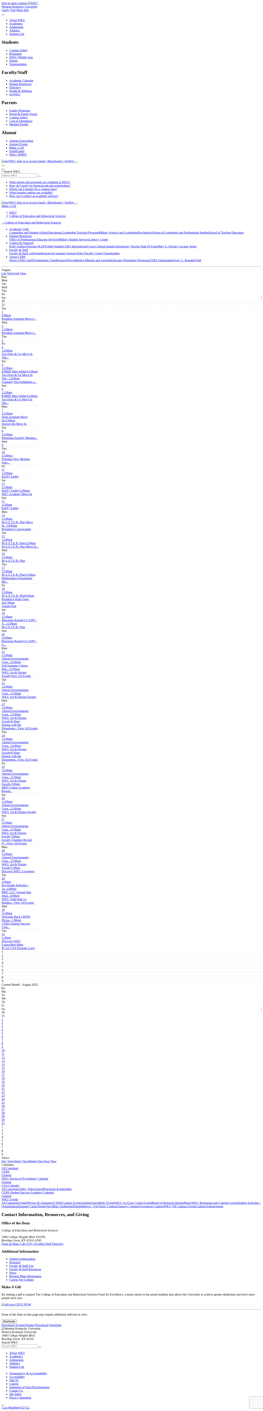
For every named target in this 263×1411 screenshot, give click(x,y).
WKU (13, 212)
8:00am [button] (18, 599)
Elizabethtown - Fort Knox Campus (95, 1206)
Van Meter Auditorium (59, 1206)
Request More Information (25, 1276)
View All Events (21, 676)
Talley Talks (26, 1189)
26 (3, 798)
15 (3, 536)
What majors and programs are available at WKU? (39, 182)
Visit (13, 10)
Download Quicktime (48, 1325)
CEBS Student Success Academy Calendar (28, 1192)
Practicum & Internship (58, 1189)
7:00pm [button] (17, 840)
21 (3, 651)
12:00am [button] (14, 369)
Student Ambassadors (22, 1259)
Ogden (23, 1203)
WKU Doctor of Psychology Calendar (25, 1178)
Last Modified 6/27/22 (15, 1407)
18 (3, 588)
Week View (21, 1161)
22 (3, 683)
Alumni (86, 1203)
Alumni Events (18, 144)
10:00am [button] (16, 527)
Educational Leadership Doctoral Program (73, 232)
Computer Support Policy (69, 253)
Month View (36, 1161)
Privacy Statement (20, 1397)
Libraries (178, 1203)
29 (3, 878)
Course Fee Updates (21, 1279)
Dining (13, 60)
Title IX (14, 1380)
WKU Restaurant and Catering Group (214, 1203)
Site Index (15, 1394)
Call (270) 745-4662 (32, 1243)
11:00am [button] (18, 578)
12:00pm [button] (19, 331)
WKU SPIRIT (18, 154)
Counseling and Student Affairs (28, 232)
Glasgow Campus (128, 1206)
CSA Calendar (10, 1185)
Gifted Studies (54, 246)
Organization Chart (44, 260)
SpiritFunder (16, 151)
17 (3, 567)
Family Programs (19, 110)
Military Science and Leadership (118, 232)
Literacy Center (98, 239)
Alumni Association (21, 140)
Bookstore (15, 53)
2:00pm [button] (16, 787)
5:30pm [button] (9, 604)
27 (3, 819)
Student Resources (20, 236)
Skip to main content (14, 3)
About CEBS (17, 256)
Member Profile (18, 124)
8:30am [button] (11, 725)
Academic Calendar (21, 80)
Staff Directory (54, 1243)
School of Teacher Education (226, 232)
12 (3, 483)
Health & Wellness (20, 91)
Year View (50, 1161)
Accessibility (17, 1376)
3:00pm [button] (15, 885)
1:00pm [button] (16, 924)
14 (3, 515)
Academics (16, 23)
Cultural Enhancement (209, 1206)
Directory (15, 87)
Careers (13, 1383)
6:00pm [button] (19, 317)
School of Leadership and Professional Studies (180, 232)
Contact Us (16, 1390)
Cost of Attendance (21, 121)
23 (3, 704)
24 (3, 735)
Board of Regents (162, 1203)
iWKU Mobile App (21, 57)
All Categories (10, 1189)
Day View (8, 1161)
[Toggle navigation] (3, 223)
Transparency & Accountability (28, 1373)
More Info (22, 10)
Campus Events (71, 1203)
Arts (93, 1203)
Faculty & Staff (18, 250)
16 (3, 553)
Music (187, 1203)
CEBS (5, 1171)
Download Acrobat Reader (18, 1325)
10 (3, 452)
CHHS (58, 1203)
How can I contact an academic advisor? (33, 196)
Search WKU (11, 171)
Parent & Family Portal (23, 114)
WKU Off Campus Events (180, 1206)
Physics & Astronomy (40, 1203)
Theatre (41, 1206)
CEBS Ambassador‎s (161, 260)
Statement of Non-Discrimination (29, 1387)
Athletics (14, 30)
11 (3, 469)
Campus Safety (18, 50)
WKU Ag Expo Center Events (133, 1203)
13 (3, 501)
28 (3, 850)
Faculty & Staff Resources (25, 1269)
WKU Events (10, 1199)
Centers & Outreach (21, 243)
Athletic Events (105, 1203)
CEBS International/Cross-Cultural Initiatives (90, 246)
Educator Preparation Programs (130, 260)
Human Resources (20, 84)
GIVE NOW (23, 1304)
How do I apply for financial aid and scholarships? (39, 185)
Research (61, 260)
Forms (37, 253)
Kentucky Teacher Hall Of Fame (138, 246)
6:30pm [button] (18, 946)
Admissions (16, 27)
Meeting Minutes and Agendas (92, 260)
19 (3, 613)
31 (3, 934)
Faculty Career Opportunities (102, 253)
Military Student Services (74, 239)
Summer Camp (27, 1206)
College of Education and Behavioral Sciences (37, 216)
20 (3, 634)
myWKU (15, 94)
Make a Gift (16, 147)
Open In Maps (11, 1243)
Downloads (9, 1321)
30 (3, 909)
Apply (5, 10)
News (70, 260)
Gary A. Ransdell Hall (187, 260)
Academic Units (19, 229)
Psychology (145, 232)
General (6, 1175)
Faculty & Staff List (21, 253)
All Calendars (10, 1168)
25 (3, 766)
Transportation (18, 64)
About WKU (17, 20)
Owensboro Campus (151, 1206)
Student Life (16, 34)
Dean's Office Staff (21, 260)
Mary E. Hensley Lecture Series (177, 246)
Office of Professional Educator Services (34, 239)
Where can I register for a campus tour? (33, 189)
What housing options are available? (31, 192)
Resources (47, 253)
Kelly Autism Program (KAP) (27, 246)
